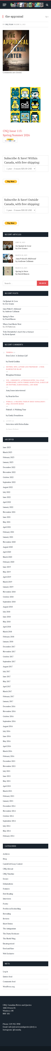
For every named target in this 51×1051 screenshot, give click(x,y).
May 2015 (6, 781)
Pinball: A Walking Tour (16, 409)
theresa (9, 352)
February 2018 (8, 636)
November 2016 (9, 711)
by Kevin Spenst (9, 334)
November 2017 (9, 651)
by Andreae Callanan (24, 261)
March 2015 (7, 791)
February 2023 (8, 457)
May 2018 (6, 621)
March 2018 (7, 631)
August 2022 (8, 487)
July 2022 (6, 492)
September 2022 (9, 482)
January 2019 (8, 587)
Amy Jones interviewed (15, 390)
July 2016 (6, 731)
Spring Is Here (22, 271)
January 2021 (8, 537)
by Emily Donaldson (14, 415)
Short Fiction (8, 923)
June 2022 (7, 497)
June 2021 (7, 517)
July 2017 (6, 671)
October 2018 (8, 597)
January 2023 (8, 462)
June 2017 (7, 676)
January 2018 (8, 641)
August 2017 (8, 666)
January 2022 (8, 507)
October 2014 (8, 816)
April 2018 (7, 626)
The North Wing (9, 938)
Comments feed (9, 981)
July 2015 (6, 771)
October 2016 (8, 716)
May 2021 (6, 522)
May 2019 (6, 572)
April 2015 (7, 786)
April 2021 (7, 527)
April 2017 (7, 686)
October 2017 (8, 656)
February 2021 (8, 532)
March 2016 (7, 751)
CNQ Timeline (8, 874)
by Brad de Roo (12, 396)
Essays (5, 879)
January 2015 (8, 801)
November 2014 (9, 811)
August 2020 (8, 547)
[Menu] (4, 5)
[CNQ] (26, 4)
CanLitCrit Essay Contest (12, 864)
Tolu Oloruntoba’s (18, 332)
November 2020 (9, 542)
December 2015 (9, 761)
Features (6, 889)
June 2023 (7, 447)
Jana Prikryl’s (26, 258)
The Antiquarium (9, 928)
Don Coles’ (16, 355)
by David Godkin (13, 361)
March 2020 (7, 557)
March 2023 (7, 452)
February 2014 (8, 836)
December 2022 (9, 467)
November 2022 (9, 472)
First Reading (8, 894)
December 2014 (9, 806)
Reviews (6, 918)
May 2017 (6, 681)
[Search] (46, 5)
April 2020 (7, 552)
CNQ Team (9, 24)
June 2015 (7, 776)
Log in (5, 971)
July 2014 (6, 826)
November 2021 (9, 512)
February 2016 (8, 756)
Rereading (7, 913)
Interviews (7, 898)
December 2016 (9, 706)
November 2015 (9, 766)
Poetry (5, 904)
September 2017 (9, 661)
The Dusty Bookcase (11, 933)
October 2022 (8, 477)
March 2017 (7, 691)
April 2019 (7, 577)
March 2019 (7, 582)
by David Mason (22, 274)
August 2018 (8, 607)
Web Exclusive (8, 953)
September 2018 (9, 601)
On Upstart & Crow (23, 246)
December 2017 (9, 646)
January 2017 (8, 701)
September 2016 (9, 721)
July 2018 (6, 611)
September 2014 (9, 821)
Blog (5, 859)
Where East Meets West (12, 324)
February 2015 (8, 796)
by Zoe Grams (21, 248)
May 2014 (6, 831)
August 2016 (8, 726)
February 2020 (8, 562)
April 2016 (7, 746)
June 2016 (7, 736)
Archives (6, 854)
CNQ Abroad (8, 869)
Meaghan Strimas (13, 375)
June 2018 (7, 617)
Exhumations (8, 884)
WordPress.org (9, 986)
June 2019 (7, 567)
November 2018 (9, 592)
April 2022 (7, 502)
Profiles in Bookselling (12, 908)
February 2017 (8, 696)
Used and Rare (8, 948)
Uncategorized (8, 943)
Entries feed (7, 976)
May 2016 (6, 741)
